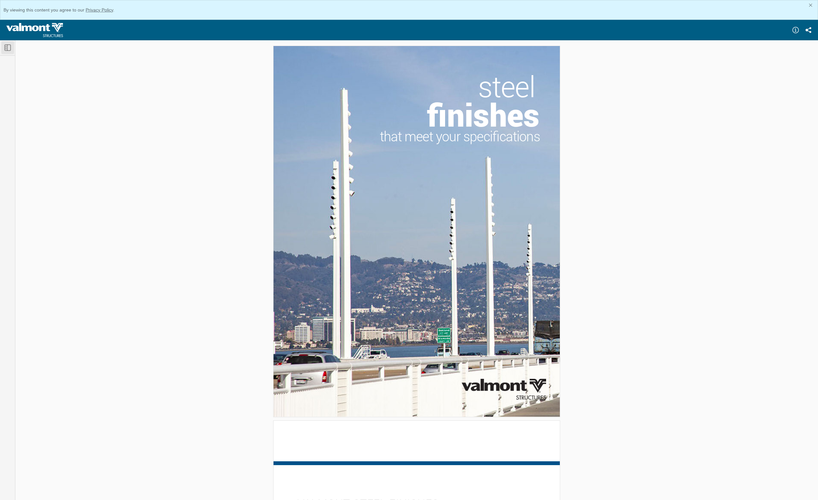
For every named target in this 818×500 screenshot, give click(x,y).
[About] (795, 30)
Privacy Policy (99, 9)
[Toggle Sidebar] (7, 47)
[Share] (808, 30)
